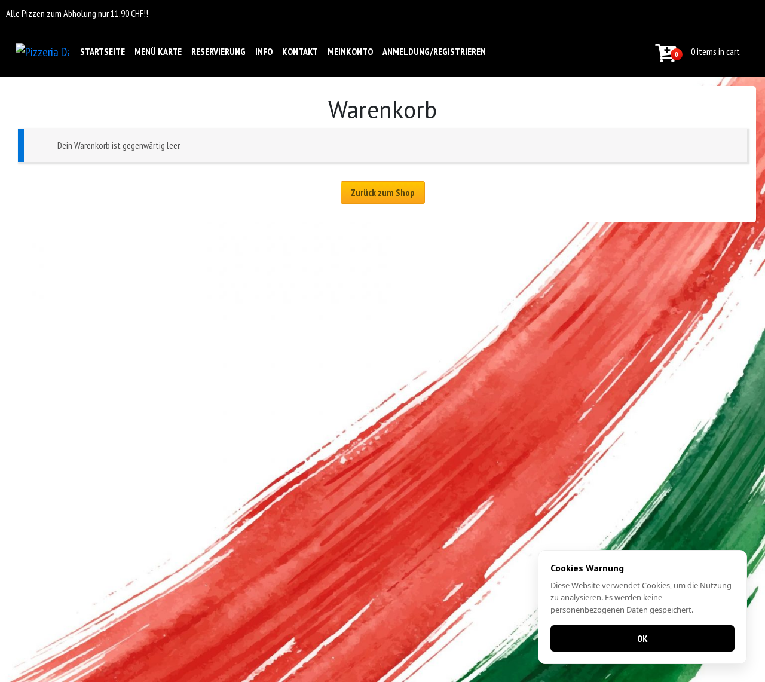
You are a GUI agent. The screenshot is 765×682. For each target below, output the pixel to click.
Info (264, 51)
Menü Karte (158, 51)
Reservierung (218, 51)
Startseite (102, 51)
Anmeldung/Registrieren (434, 51)
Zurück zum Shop (383, 192)
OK (642, 638)
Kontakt (300, 51)
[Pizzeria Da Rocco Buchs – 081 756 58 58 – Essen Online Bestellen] (42, 51)
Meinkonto (350, 51)
